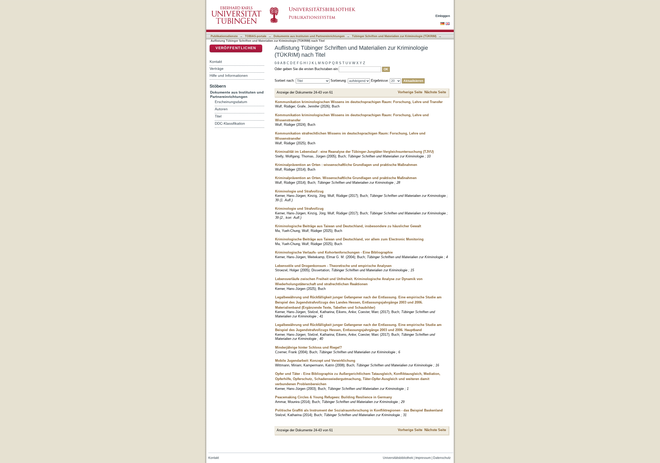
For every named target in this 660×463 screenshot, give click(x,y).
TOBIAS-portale (255, 36)
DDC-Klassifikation (230, 123)
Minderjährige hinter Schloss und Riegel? (308, 347)
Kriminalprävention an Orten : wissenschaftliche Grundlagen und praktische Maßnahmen (346, 165)
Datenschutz (442, 458)
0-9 (277, 63)
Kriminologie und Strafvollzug (299, 191)
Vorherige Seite (410, 92)
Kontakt (216, 62)
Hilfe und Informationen (229, 75)
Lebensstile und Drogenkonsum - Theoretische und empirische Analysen (333, 266)
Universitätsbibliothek (398, 458)
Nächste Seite (435, 92)
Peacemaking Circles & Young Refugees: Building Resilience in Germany (333, 397)
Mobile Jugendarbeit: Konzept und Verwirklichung (315, 361)
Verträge (217, 68)
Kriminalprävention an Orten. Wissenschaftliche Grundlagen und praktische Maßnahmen (346, 178)
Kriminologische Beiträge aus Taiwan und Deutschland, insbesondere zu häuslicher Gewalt (348, 226)
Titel (218, 116)
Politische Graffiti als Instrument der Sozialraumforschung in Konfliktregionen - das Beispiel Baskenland (359, 410)
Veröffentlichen (236, 48)
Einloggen (442, 16)
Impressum (423, 458)
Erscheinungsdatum (231, 102)
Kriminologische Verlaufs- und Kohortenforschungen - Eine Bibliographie (334, 252)
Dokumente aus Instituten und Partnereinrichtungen (309, 36)
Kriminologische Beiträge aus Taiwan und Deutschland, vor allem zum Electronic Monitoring (349, 239)
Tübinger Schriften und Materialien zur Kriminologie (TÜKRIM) (394, 36)
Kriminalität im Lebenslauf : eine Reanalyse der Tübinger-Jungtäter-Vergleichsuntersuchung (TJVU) (354, 152)
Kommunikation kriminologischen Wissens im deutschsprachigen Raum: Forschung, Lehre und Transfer (359, 102)
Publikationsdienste (224, 36)
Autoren (221, 109)
